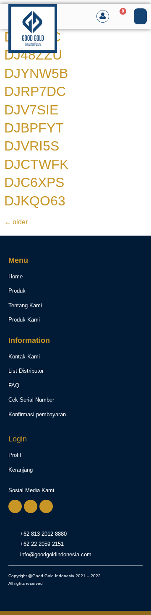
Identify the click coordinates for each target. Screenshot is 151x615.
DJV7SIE (31, 109)
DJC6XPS (34, 182)
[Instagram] (30, 506)
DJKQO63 (34, 200)
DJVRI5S (31, 145)
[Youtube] (46, 506)
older (16, 222)
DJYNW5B (36, 73)
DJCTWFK (36, 164)
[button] (140, 16)
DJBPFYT (34, 127)
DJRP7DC (35, 91)
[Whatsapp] (15, 506)
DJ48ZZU (33, 54)
